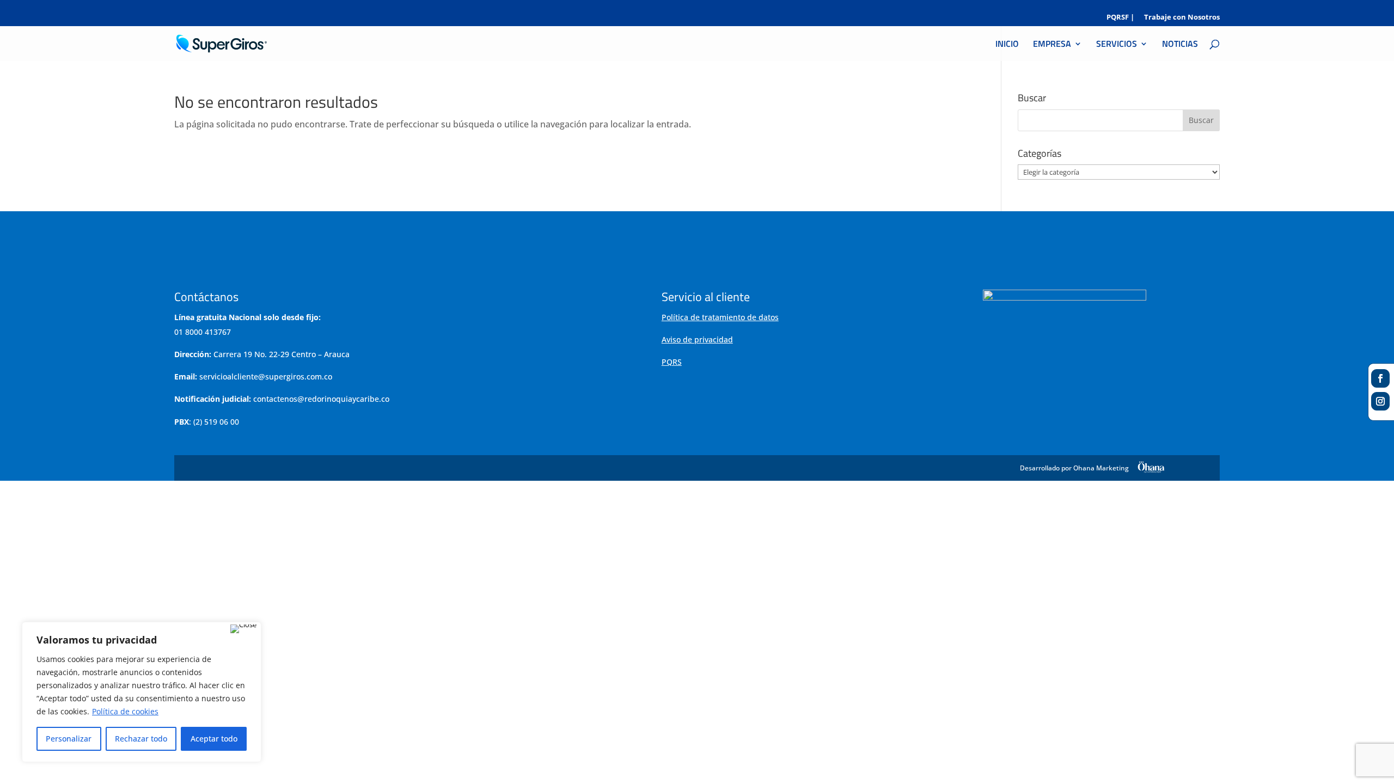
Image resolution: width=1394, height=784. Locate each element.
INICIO (1007, 45)
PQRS (672, 362)
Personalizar (68, 738)
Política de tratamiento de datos (720, 317)
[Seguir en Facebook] (1380, 378)
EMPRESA (1052, 45)
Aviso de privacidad (697, 339)
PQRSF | (1120, 18)
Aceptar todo (214, 738)
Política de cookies (125, 711)
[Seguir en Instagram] (1380, 401)
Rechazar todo (141, 738)
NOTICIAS (1180, 45)
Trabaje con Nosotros (1182, 18)
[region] (141, 692)
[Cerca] (243, 628)
